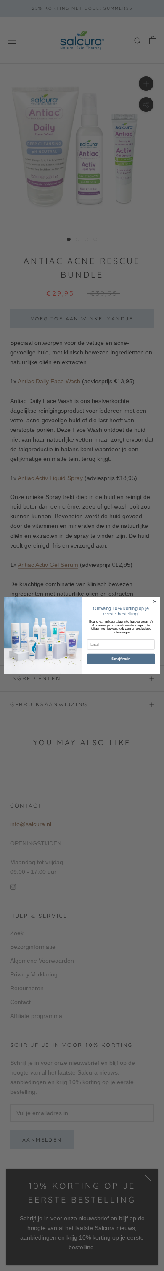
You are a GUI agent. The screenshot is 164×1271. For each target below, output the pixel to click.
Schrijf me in (120, 658)
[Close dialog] (155, 601)
